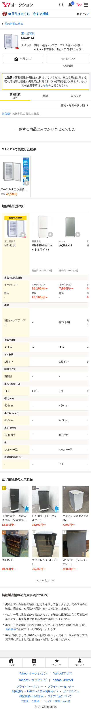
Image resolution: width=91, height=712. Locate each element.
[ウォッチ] (26, 183)
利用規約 (17, 691)
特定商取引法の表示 (31, 696)
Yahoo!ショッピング (32, 680)
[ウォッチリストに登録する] (23, 234)
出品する (25, 59)
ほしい (70, 59)
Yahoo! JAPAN (63, 680)
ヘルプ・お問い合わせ (57, 701)
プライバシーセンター (61, 686)
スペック (75, 95)
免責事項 (10, 629)
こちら (44, 85)
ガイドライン (71, 691)
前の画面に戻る (14, 23)
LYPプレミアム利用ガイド (43, 691)
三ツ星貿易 (27, 33)
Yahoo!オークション (33, 673)
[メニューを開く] (86, 5)
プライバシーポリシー (30, 686)
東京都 (6, 113)
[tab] (15, 96)
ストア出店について (60, 696)
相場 (45, 95)
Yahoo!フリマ (62, 673)
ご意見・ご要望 (30, 701)
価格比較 (15, 96)
